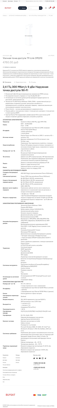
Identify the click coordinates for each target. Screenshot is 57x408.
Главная (5, 15)
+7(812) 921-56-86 (39, 363)
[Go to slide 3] (29, 53)
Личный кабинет (6, 364)
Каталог (5, 1)
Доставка (10, 1)
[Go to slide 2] (28, 53)
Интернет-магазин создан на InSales (46, 405)
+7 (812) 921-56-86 (49, 1)
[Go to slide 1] (27, 53)
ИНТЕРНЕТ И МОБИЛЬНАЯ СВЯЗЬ (17, 15)
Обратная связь (6, 379)
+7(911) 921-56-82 (39, 367)
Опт (3, 381)
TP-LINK (51, 15)
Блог (4, 377)
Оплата (16, 1)
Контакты (18, 357)
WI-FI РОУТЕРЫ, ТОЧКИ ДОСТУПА (37, 15)
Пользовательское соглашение (10, 372)
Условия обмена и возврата (9, 374)
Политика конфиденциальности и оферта (12, 370)
